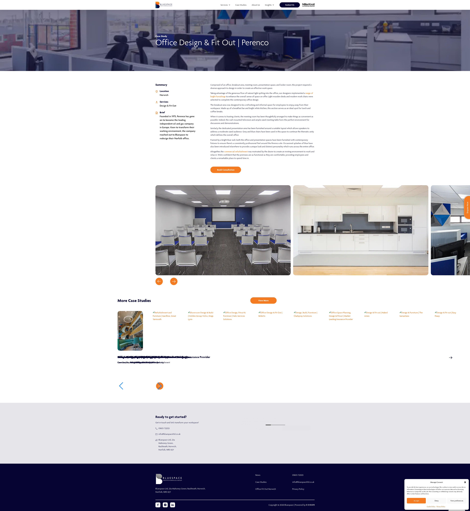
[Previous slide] (159, 281)
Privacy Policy (441, 506)
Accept (416, 501)
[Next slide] (173, 281)
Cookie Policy (431, 506)
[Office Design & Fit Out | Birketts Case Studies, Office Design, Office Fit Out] (271, 331)
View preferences (456, 501)
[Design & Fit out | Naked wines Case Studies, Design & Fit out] (377, 331)
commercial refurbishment (236, 151)
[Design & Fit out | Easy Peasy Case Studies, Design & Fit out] (447, 331)
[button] (465, 482)
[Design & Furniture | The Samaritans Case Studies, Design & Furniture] (412, 331)
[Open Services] (229, 5)
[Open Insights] (273, 5)
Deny (437, 501)
